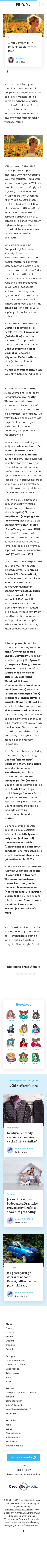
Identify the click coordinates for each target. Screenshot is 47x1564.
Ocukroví (20, 1525)
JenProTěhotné (27, 1515)
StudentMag (34, 1519)
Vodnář (11, 1049)
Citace (8, 1328)
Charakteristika (13, 1433)
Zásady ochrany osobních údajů (23, 1474)
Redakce (20, 58)
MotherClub (34, 1512)
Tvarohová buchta (15, 1360)
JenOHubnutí (32, 1525)
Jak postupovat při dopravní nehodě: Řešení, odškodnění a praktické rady (21, 1279)
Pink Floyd (10, 1413)
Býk (23, 1020)
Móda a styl (13, 1127)
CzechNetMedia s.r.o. (29, 1500)
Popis (8, 1424)
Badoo (8, 1381)
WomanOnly (20, 1512)
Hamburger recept (15, 1364)
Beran (36, 1049)
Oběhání (13, 1515)
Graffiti (9, 1336)
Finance (11, 1194)
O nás (24, 1465)
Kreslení (9, 1340)
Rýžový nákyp (12, 1373)
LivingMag (9, 1525)
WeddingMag (32, 1522)
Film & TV (12, 37)
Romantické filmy (14, 1400)
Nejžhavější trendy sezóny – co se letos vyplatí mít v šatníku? (22, 1137)
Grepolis (9, 1349)
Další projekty (23, 1469)
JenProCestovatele (15, 1522)
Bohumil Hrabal (13, 1437)
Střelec (23, 1035)
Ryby (11, 1035)
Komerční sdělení (24, 1148)
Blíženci (36, 1063)
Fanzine (23, 1519)
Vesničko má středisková (18, 1409)
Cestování (12, 1267)
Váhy (23, 1049)
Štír (36, 1035)
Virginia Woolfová (14, 1445)
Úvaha (8, 1428)
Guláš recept (12, 1368)
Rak (23, 1063)
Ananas (9, 1377)
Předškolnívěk (11, 1519)
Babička (9, 1396)
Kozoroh (36, 1020)
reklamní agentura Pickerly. (19, 1509)
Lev (11, 1063)
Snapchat (10, 1344)
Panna (11, 1020)
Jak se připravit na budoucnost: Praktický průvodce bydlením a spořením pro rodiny (22, 1206)
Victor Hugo (11, 1441)
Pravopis (9, 1332)
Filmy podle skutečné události (20, 1392)
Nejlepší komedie (14, 1405)
